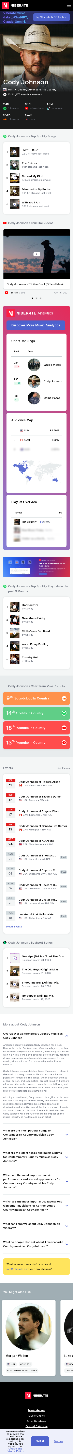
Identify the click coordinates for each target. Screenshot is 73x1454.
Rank (16, 351)
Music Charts (36, 1415)
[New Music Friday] (14, 620)
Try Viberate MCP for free (51, 17)
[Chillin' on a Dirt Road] (14, 633)
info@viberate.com (17, 1269)
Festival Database (37, 1426)
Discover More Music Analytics (35, 325)
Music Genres (36, 1410)
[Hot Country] (14, 606)
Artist (30, 351)
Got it (40, 1441)
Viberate (15, 5)
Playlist (18, 512)
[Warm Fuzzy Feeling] (14, 646)
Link (41, 521)
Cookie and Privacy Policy (15, 1450)
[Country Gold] (14, 659)
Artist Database (36, 1421)
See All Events (14, 926)
